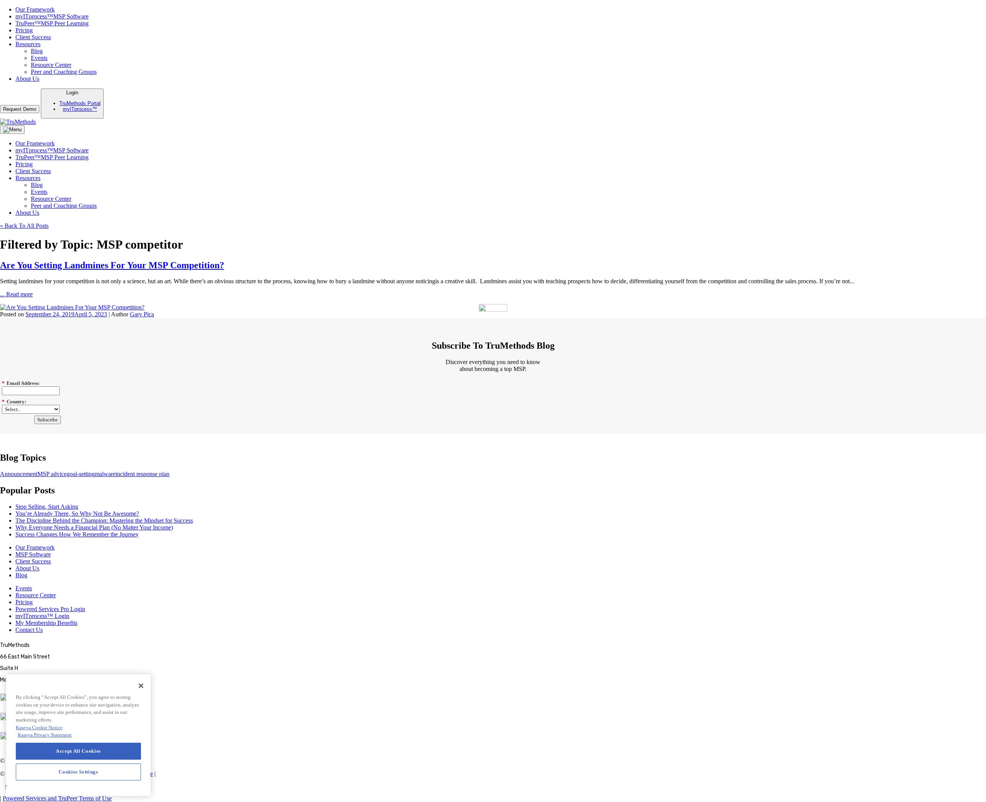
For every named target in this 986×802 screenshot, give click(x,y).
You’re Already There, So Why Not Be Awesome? (77, 513)
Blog (37, 51)
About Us (27, 78)
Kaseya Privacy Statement (45, 735)
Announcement (18, 474)
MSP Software (52, 16)
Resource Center (51, 65)
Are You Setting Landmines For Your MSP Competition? (112, 265)
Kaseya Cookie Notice (39, 727)
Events (39, 58)
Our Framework (35, 9)
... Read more (16, 294)
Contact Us (29, 630)
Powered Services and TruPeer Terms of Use (57, 798)
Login (80, 101)
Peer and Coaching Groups (64, 72)
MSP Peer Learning (52, 23)
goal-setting (81, 474)
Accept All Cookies (78, 751)
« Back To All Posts (24, 225)
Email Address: (21, 383)
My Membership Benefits (46, 623)
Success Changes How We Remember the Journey (77, 534)
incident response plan (142, 474)
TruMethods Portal (80, 103)
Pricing (24, 30)
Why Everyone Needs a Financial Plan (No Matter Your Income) (94, 527)
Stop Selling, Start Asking (46, 506)
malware (105, 474)
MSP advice (52, 474)
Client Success (33, 37)
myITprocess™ (80, 109)
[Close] (140, 685)
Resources (27, 44)
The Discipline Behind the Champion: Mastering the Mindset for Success (104, 520)
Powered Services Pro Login (50, 609)
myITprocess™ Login (42, 616)
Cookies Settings (25, 786)
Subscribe (47, 420)
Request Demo (19, 109)
